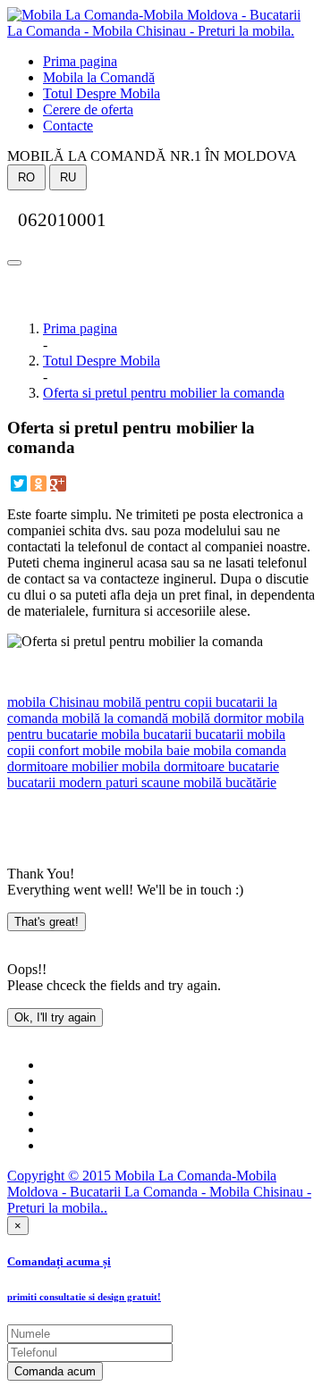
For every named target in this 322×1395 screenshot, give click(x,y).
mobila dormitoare (171, 766)
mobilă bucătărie (228, 782)
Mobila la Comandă (99, 77)
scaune (159, 782)
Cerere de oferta (88, 109)
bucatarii (217, 734)
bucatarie (252, 766)
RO (26, 177)
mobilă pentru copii (155, 702)
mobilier (93, 766)
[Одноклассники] (38, 483)
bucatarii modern (54, 782)
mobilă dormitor (215, 718)
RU (68, 177)
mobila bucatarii (144, 734)
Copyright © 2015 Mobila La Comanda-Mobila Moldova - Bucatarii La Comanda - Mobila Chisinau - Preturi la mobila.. (159, 1191)
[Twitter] (19, 483)
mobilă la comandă (113, 718)
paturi (120, 782)
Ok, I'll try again (55, 1017)
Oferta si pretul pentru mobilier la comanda (163, 392)
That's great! (46, 922)
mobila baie (155, 750)
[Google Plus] (58, 483)
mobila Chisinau (53, 702)
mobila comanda (238, 750)
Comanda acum (55, 1371)
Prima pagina (80, 61)
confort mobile (78, 750)
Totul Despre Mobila (101, 93)
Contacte (68, 125)
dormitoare (37, 766)
